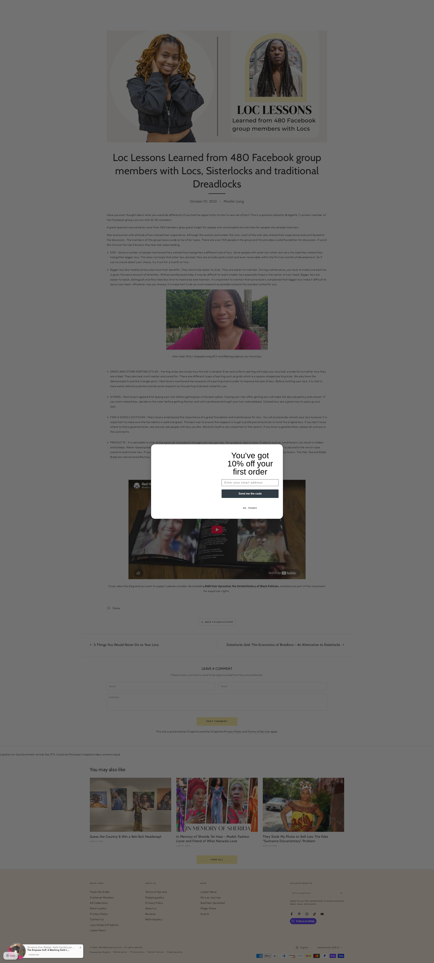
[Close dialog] (279, 448)
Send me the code (250, 493)
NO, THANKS (250, 508)
